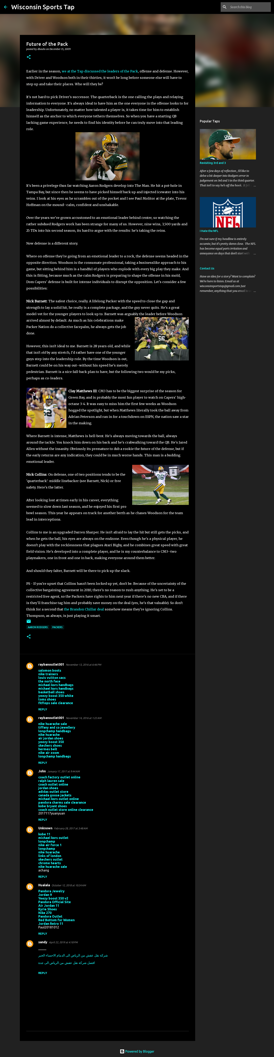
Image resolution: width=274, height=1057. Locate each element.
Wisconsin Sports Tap (43, 6)
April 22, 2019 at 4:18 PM (63, 942)
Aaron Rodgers (38, 627)
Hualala (44, 885)
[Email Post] (28, 622)
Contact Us (207, 268)
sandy (42, 942)
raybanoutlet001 (51, 664)
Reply (42, 709)
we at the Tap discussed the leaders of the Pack (100, 71)
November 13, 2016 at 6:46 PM (83, 664)
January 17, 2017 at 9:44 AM (63, 771)
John (42, 771)
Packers (57, 627)
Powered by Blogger (139, 1051)
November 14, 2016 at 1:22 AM (83, 718)
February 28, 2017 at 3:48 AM (70, 828)
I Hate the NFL (209, 231)
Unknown (45, 828)
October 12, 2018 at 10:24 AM (69, 885)
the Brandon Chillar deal (84, 609)
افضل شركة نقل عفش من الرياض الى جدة (66, 963)
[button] (28, 57)
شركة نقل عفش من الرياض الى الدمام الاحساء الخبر (73, 955)
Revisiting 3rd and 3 (213, 162)
